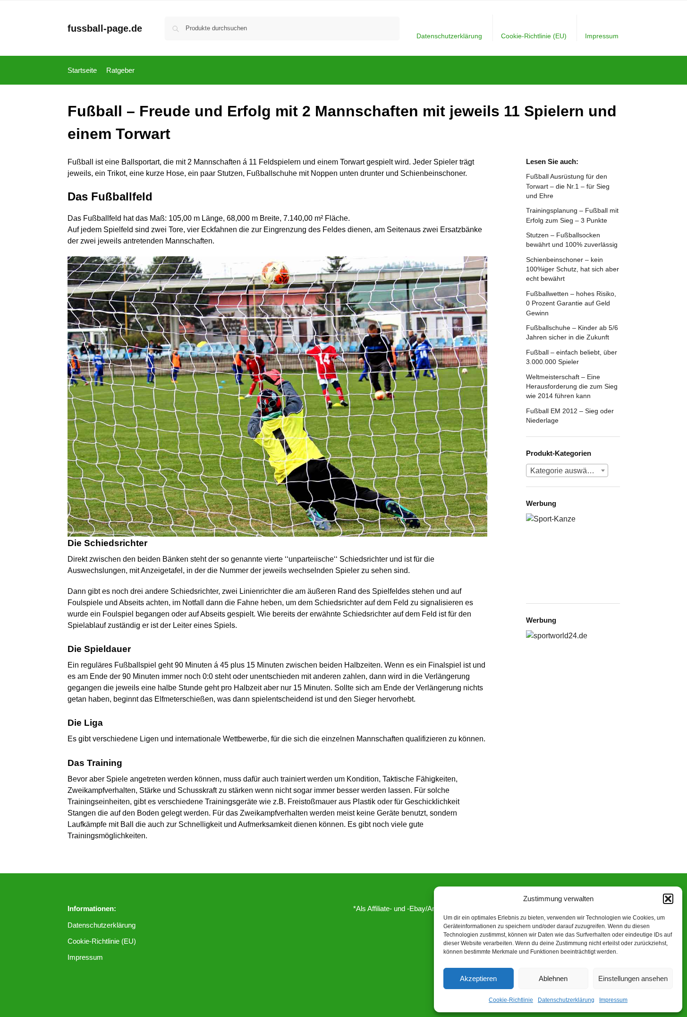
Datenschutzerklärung (566, 1000)
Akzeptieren (478, 978)
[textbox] (567, 471)
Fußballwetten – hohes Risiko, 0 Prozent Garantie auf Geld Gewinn (571, 303)
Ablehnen (553, 978)
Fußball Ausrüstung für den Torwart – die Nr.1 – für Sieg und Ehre (568, 186)
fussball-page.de (105, 28)
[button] (668, 899)
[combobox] (567, 470)
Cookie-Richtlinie (511, 1000)
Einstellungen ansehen (633, 978)
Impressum (613, 1000)
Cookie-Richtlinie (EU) (534, 36)
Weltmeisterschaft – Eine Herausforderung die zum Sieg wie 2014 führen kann (572, 386)
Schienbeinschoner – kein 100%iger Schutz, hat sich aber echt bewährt (572, 269)
